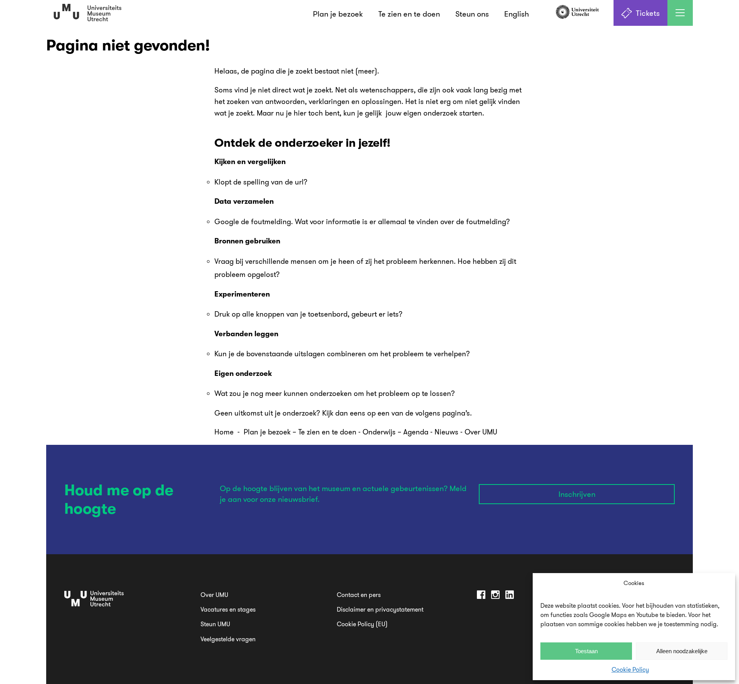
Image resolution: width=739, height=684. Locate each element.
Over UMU (481, 431)
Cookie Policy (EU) (362, 624)
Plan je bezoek (338, 13)
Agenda (415, 431)
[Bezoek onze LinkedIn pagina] (509, 596)
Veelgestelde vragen (228, 639)
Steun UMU (215, 624)
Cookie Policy (630, 669)
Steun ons (472, 13)
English (516, 13)
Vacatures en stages (228, 609)
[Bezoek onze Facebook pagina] (481, 596)
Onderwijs (379, 431)
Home (224, 431)
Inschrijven (576, 494)
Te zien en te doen (409, 13)
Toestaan (586, 651)
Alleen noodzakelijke (681, 651)
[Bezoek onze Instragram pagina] (495, 596)
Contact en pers (359, 594)
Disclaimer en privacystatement (380, 609)
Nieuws (447, 431)
